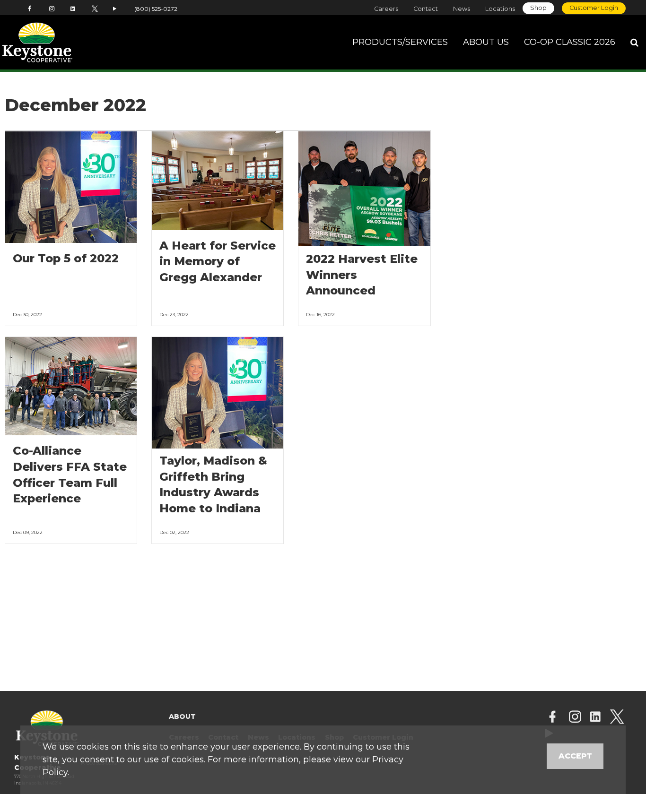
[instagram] (575, 717)
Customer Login (593, 7)
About (182, 716)
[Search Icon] (634, 42)
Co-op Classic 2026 (569, 42)
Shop (538, 7)
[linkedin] (595, 717)
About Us (486, 42)
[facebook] (552, 717)
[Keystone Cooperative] (63, 42)
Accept (575, 755)
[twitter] (617, 717)
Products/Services (400, 42)
